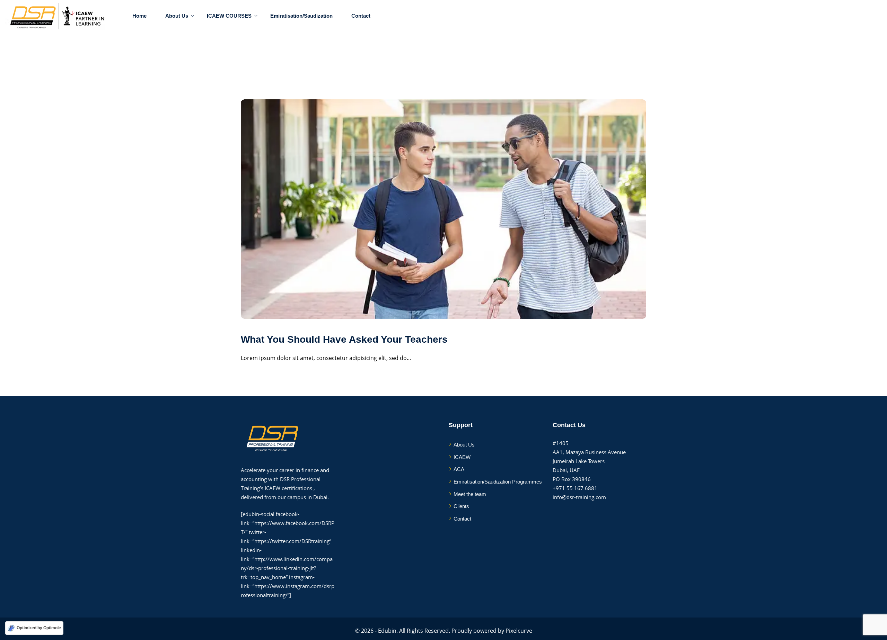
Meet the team (470, 494)
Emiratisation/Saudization (301, 16)
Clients (461, 506)
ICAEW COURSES (229, 16)
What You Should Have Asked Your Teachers (344, 339)
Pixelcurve (519, 630)
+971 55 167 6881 (575, 488)
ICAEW (462, 457)
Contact (360, 16)
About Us (176, 16)
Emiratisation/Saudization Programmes (498, 482)
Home (139, 16)
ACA (459, 469)
